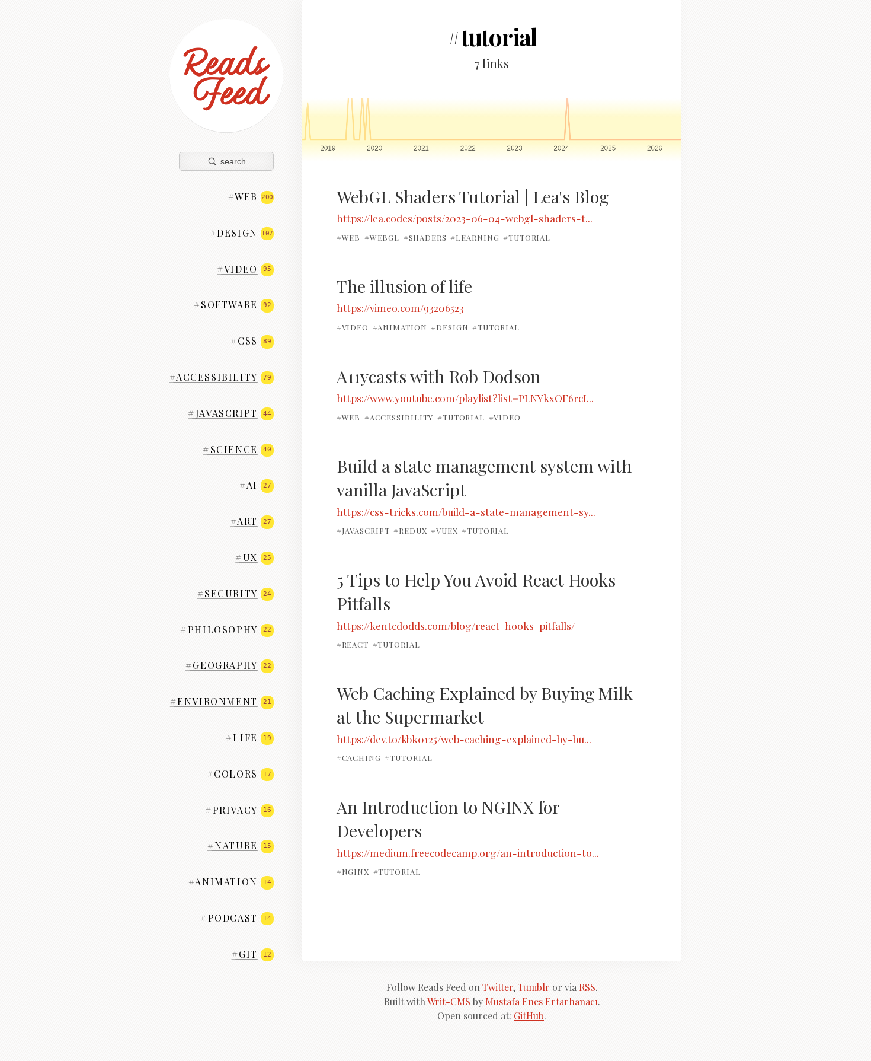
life (248, 737)
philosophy (225, 629)
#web (349, 237)
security (234, 593)
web (250, 196)
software (232, 304)
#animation (400, 327)
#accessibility (399, 417)
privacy (238, 810)
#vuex (444, 530)
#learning (474, 237)
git (251, 954)
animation (229, 881)
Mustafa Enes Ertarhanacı (541, 1001)
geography (228, 665)
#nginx (353, 871)
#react (353, 644)
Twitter (497, 987)
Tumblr (534, 987)
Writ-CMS (448, 1001)
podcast (235, 918)
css (250, 340)
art (250, 521)
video (244, 269)
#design (449, 327)
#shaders (425, 237)
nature (239, 845)
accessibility (220, 377)
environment (220, 701)
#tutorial (526, 237)
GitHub (529, 1015)
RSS (587, 987)
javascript (229, 413)
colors (239, 773)
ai (255, 485)
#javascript (363, 530)
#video (353, 327)
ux (253, 557)
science (237, 449)
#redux (410, 530)
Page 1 (491, 129)
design (241, 233)
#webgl (381, 237)
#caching (359, 758)
